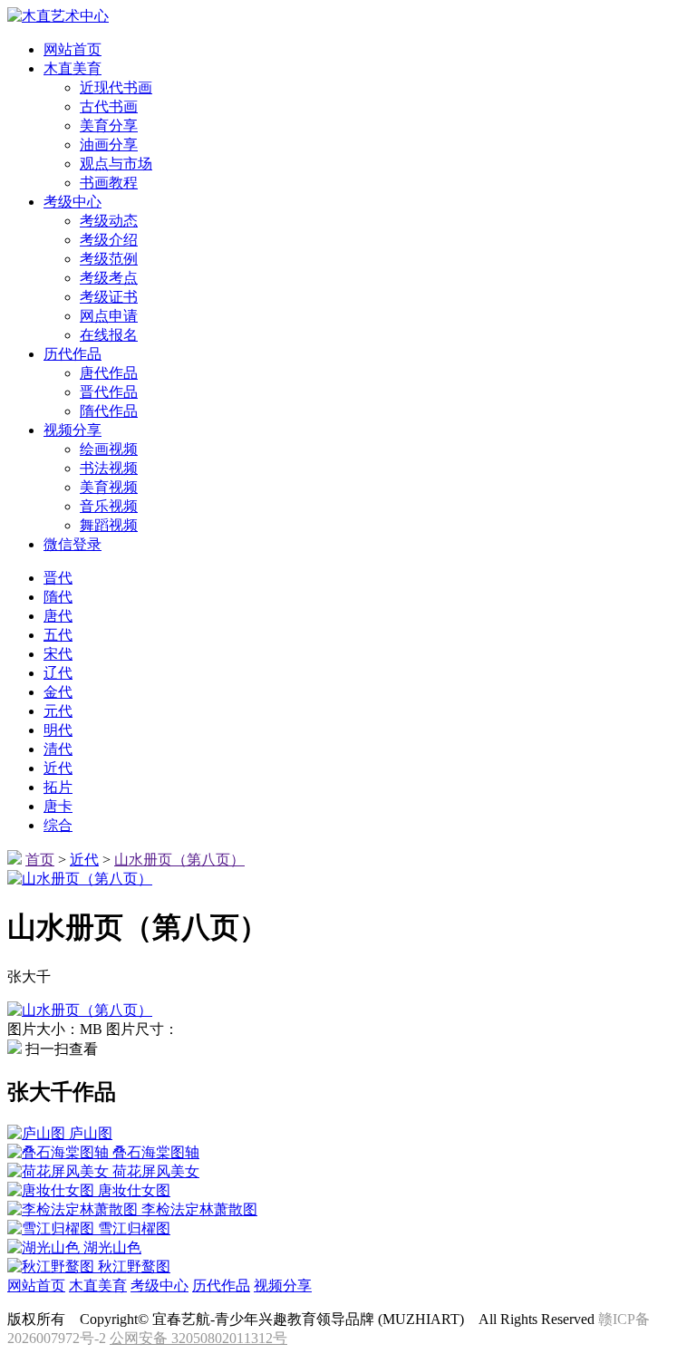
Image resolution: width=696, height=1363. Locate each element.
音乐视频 (109, 506)
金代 (58, 692)
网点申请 (109, 316)
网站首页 (36, 1285)
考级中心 (159, 1285)
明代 (58, 730)
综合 (58, 825)
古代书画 (109, 106)
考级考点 (109, 277)
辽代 (58, 673)
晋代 (58, 577)
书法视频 (109, 468)
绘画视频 (109, 449)
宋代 (58, 654)
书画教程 (109, 182)
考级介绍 (109, 239)
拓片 (58, 787)
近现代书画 (116, 87)
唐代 (58, 616)
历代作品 (221, 1285)
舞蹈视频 (109, 525)
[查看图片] (79, 1010)
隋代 (58, 596)
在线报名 (109, 335)
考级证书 (109, 296)
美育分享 (109, 125)
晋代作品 (109, 392)
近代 (58, 768)
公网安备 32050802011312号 (198, 1338)
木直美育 (98, 1285)
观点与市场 (116, 163)
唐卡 (58, 806)
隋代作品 (109, 411)
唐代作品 (109, 373)
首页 (39, 859)
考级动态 (109, 220)
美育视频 (109, 487)
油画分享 (109, 144)
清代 (58, 749)
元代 (58, 711)
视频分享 (283, 1285)
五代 (58, 635)
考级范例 (109, 258)
